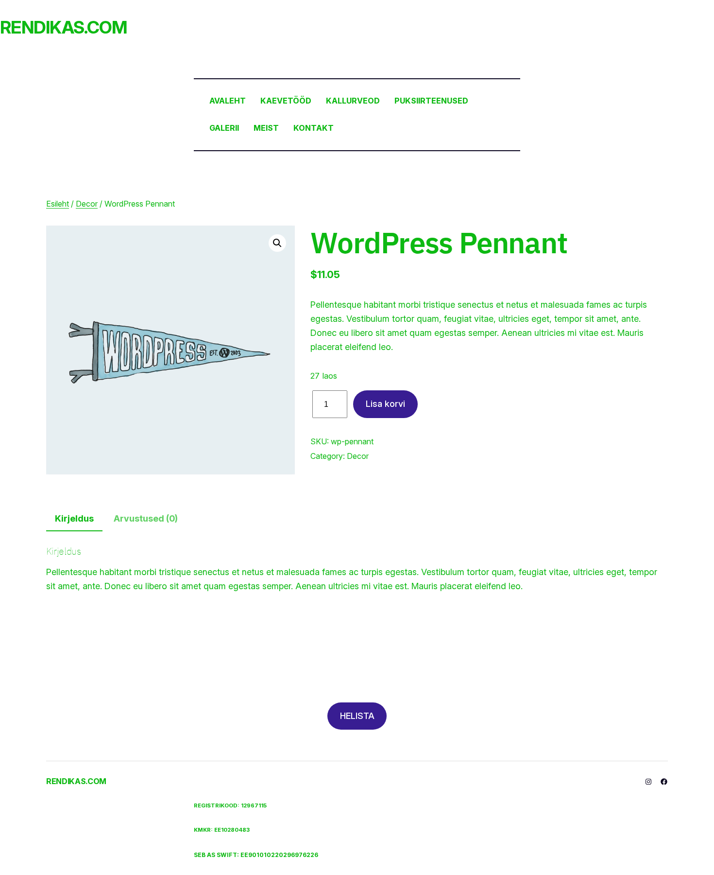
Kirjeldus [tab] (74, 518)
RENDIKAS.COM (63, 27)
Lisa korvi (385, 404)
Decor (87, 204)
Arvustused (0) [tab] (146, 518)
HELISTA (357, 716)
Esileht (57, 204)
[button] (277, 243)
